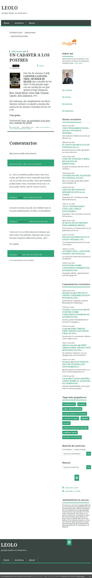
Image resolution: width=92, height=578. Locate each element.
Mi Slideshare (67, 111)
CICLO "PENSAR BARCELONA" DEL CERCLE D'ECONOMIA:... (73, 208)
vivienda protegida (70, 418)
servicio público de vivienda (74, 414)
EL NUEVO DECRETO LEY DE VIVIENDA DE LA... (76, 145)
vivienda (81, 404)
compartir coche (23, 221)
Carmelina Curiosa (71, 378)
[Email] (76, 478)
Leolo (65, 328)
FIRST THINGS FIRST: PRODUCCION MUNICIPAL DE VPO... (75, 331)
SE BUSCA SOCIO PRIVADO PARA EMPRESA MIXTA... (75, 224)
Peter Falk (34, 92)
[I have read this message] (90, 576)
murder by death (23, 122)
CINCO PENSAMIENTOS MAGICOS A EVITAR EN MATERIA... (75, 130)
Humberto (67, 293)
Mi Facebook (67, 104)
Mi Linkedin (67, 90)
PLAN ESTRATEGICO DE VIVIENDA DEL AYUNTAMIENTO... (75, 364)
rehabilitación (69, 404)
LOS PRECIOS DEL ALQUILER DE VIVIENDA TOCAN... (76, 176)
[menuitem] (6, 23)
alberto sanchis (69, 345)
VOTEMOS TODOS (15, 32)
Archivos (19, 23)
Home (7, 23)
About (32, 23)
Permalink (15, 127)
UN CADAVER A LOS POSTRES (29, 57)
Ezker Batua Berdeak (72, 409)
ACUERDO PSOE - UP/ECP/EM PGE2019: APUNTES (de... (76, 252)
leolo (19, 254)
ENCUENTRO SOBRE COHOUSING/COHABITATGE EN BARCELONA (76, 268)
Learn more (80, 576)
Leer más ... (79, 63)
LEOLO (10, 8)
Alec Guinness (25, 95)
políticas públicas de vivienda (75, 428)
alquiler (84, 418)
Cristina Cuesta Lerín (72, 309)
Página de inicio (30, 32)
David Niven (21, 92)
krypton (66, 361)
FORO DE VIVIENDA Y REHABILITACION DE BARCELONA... (76, 161)
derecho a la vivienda (72, 437)
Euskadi (66, 423)
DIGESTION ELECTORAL (19, 36)
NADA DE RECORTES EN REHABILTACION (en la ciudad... (73, 192)
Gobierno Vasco (70, 432)
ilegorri (20, 197)
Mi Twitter (66, 97)
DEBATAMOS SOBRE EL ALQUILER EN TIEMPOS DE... (76, 381)
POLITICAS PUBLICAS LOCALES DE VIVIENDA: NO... (76, 238)
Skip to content (7, 2)
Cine (31, 127)
